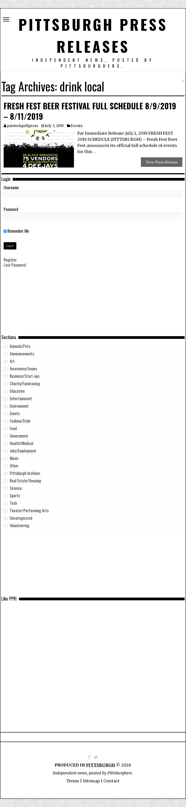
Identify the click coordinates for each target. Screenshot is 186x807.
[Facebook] (89, 757)
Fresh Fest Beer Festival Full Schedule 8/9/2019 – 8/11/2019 (90, 111)
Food (13, 428)
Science (16, 488)
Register (10, 260)
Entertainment (21, 398)
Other (14, 466)
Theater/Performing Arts (29, 510)
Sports (15, 495)
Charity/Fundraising (25, 383)
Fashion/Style (20, 421)
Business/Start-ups (24, 376)
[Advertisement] (93, 304)
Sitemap (91, 780)
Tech (13, 503)
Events (77, 126)
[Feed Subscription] (183, 81)
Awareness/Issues (23, 368)
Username (11, 187)
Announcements (22, 354)
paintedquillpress (22, 126)
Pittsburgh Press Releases (93, 35)
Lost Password (15, 265)
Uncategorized (21, 518)
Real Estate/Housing (25, 481)
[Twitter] (96, 757)
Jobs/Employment (23, 451)
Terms (72, 780)
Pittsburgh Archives (25, 473)
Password (11, 209)
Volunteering (19, 525)
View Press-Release (161, 162)
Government (19, 436)
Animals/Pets (20, 346)
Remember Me (18, 231)
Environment (19, 406)
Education (17, 391)
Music (14, 458)
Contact (111, 780)
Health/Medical (21, 443)
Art (12, 361)
